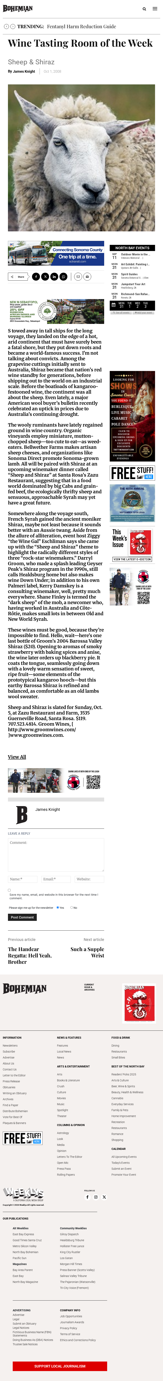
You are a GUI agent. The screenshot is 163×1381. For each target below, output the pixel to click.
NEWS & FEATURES (69, 1037)
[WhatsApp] (63, 277)
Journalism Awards (72, 1322)
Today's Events (121, 1162)
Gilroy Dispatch (69, 1234)
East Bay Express (23, 1234)
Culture (61, 1092)
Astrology (63, 1133)
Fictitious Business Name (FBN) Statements (32, 1334)
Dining (115, 1045)
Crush (60, 1086)
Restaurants (119, 1051)
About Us (8, 1063)
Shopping (117, 1139)
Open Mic (62, 1162)
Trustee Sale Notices (25, 1344)
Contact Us (9, 1069)
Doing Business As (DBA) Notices (33, 1339)
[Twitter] (45, 277)
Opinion (61, 1150)
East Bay (18, 1276)
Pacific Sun (19, 1258)
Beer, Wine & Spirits (123, 1086)
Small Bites (118, 1057)
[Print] (87, 277)
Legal (16, 1319)
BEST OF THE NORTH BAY (128, 1066)
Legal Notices (21, 1327)
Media (61, 1144)
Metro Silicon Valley (25, 1246)
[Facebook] (36, 277)
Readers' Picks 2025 (124, 1074)
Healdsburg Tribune (72, 1240)
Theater (62, 1116)
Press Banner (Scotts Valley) (77, 1270)
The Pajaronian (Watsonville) (77, 1281)
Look (60, 1139)
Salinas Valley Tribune (73, 1276)
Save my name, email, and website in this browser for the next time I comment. (54, 896)
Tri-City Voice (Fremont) (74, 1287)
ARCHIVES (89, 987)
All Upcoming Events (124, 1156)
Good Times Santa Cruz (27, 1240)
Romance (117, 1134)
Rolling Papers (66, 1174)
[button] (144, 9)
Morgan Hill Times (71, 1264)
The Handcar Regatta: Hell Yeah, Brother (30, 955)
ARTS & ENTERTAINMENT (73, 1066)
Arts (59, 1074)
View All (17, 757)
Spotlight (62, 1110)
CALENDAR (119, 1148)
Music (60, 1104)
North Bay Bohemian (25, 1252)
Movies (61, 1098)
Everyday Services (123, 1104)
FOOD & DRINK (121, 1037)
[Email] (76, 277)
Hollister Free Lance (72, 1246)
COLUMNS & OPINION (71, 1125)
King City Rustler (70, 1252)
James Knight (24, 71)
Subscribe (9, 1051)
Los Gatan (66, 1258)
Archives (8, 1099)
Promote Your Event (124, 1174)
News (60, 1057)
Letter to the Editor (14, 1075)
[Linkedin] (54, 277)
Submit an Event (122, 1168)
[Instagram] (96, 1197)
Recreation (118, 1122)
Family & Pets (120, 1110)
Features (62, 1045)
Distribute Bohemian (15, 1111)
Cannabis (117, 1098)
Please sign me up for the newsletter (31, 907)
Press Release (11, 1081)
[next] (12, 26)
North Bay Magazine (25, 1281)
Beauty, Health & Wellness (127, 1092)
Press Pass (64, 1168)
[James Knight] (21, 815)
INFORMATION (12, 1037)
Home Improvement (124, 1116)
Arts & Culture (120, 1080)
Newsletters (10, 1045)
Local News (64, 1051)
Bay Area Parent (23, 1270)
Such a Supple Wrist (87, 952)
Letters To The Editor (69, 1156)
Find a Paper (10, 1105)
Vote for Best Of (12, 1117)
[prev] (6, 26)
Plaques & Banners (14, 1123)
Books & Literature (68, 1080)
